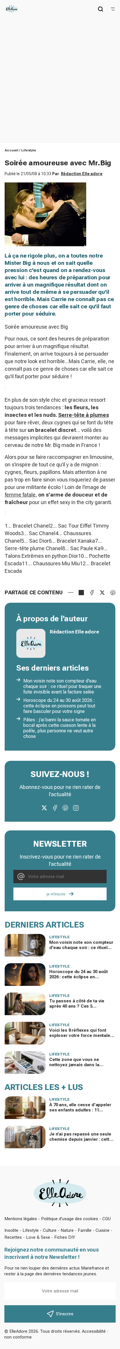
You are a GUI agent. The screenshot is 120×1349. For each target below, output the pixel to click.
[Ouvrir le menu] (112, 9)
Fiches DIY (64, 1237)
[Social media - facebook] (55, 808)
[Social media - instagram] (76, 808)
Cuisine (103, 1230)
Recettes (13, 1237)
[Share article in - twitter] (102, 592)
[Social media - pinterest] (65, 808)
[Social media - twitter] (44, 808)
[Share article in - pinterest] (112, 592)
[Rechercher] (100, 9)
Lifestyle (28, 150)
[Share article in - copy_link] (81, 592)
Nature (67, 1230)
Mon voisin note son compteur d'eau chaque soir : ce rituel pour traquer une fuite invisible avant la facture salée (62, 686)
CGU (106, 1218)
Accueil (11, 150)
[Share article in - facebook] (91, 592)
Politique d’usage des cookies (69, 1218)
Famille (84, 1230)
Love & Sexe (38, 1237)
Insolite (11, 1230)
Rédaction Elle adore (82, 173)
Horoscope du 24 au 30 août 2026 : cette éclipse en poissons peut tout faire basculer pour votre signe (59, 706)
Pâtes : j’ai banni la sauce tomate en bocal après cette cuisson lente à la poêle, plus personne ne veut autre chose (59, 728)
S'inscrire (64, 1314)
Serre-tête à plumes (83, 415)
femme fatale (20, 495)
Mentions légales (20, 1218)
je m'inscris (56, 894)
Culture (50, 1230)
